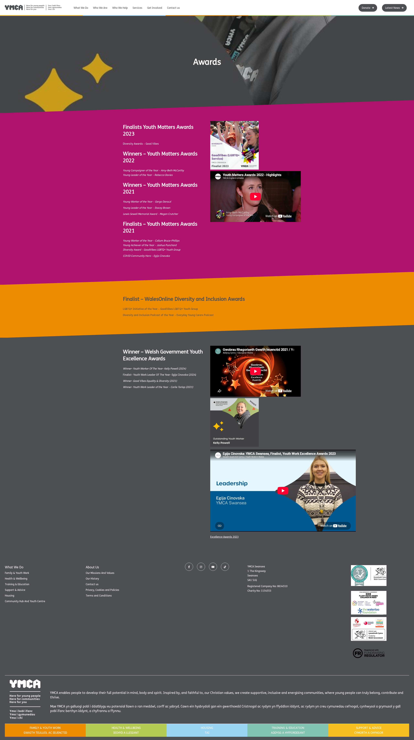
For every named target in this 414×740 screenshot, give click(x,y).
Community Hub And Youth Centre (25, 601)
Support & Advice (15, 589)
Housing (9, 595)
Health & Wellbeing (16, 578)
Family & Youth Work (17, 572)
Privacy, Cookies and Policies (102, 589)
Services (137, 7)
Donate (366, 7)
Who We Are (100, 7)
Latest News (392, 7)
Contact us (173, 7)
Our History (92, 578)
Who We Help (120, 7)
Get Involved (154, 7)
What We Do (81, 7)
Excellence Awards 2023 (224, 536)
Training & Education (17, 584)
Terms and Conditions (99, 595)
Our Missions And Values (100, 572)
